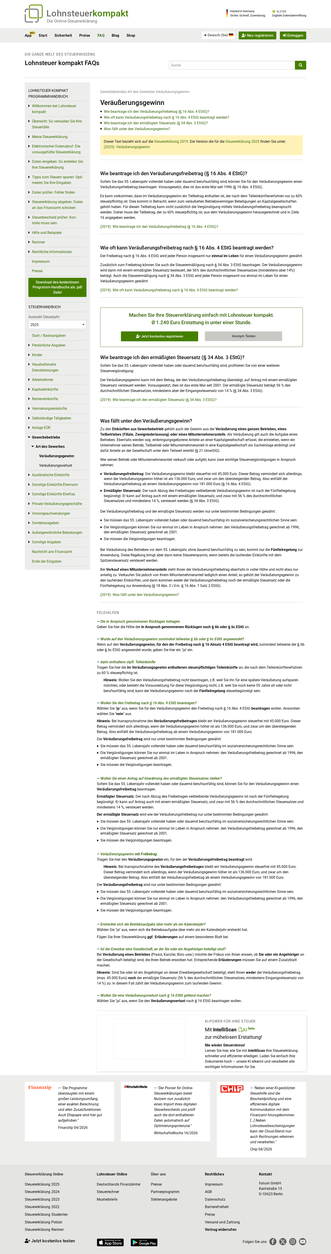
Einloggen (294, 35)
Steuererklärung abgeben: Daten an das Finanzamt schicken (57, 205)
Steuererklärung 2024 (42, 1192)
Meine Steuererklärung (50, 137)
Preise (84, 35)
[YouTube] (302, 1241)
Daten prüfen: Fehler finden (53, 192)
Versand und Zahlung (222, 1222)
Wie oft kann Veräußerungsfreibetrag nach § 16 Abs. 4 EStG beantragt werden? (166, 117)
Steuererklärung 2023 (42, 1199)
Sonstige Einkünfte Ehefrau (53, 494)
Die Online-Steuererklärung (72, 21)
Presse (37, 271)
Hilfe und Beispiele (46, 233)
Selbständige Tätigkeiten (51, 418)
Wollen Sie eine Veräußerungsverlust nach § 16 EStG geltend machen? (155, 995)
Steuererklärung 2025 (242, 141)
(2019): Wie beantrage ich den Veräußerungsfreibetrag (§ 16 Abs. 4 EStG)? (159, 226)
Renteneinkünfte (45, 399)
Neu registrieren (259, 35)
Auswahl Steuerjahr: (44, 317)
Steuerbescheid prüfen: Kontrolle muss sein (54, 220)
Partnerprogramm (165, 1192)
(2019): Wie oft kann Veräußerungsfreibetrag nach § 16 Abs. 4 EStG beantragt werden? (169, 290)
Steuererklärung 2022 (42, 1207)
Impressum (41, 261)
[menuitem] (218, 35)
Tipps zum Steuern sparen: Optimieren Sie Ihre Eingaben (57, 180)
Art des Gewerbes (141, 92)
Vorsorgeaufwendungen (51, 513)
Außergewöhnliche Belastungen (57, 532)
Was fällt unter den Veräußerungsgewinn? (137, 129)
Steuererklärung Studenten (46, 1214)
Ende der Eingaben (46, 561)
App (28, 35)
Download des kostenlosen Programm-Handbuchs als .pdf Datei (57, 287)
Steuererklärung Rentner (44, 1229)
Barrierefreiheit (217, 1207)
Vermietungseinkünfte (49, 408)
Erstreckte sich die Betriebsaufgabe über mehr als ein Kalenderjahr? (153, 924)
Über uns (158, 1174)
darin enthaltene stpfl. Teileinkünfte (127, 662)
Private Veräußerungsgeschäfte (57, 504)
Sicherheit (63, 35)
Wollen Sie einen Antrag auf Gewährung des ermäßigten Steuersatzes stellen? (161, 778)
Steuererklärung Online (44, 1174)
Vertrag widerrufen (220, 1229)
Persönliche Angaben (49, 345)
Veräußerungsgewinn (173, 92)
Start (43, 35)
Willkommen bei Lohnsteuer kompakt (54, 109)
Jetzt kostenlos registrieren (161, 336)
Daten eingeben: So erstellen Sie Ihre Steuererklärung (57, 164)
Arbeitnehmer (42, 380)
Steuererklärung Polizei (43, 1222)
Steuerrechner (108, 1192)
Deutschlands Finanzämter (119, 1184)
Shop (131, 35)
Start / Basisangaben (49, 335)
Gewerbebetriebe (113, 92)
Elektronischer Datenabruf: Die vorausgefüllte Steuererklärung (56, 149)
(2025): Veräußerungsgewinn (127, 147)
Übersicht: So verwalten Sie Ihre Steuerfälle (57, 124)
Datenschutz (215, 1199)
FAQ (100, 35)
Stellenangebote (164, 1199)
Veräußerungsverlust (55, 465)
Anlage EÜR (41, 428)
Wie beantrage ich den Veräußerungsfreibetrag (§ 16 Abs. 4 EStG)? (156, 111)
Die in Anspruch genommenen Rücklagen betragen (140, 621)
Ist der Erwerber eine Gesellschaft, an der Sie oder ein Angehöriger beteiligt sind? (163, 949)
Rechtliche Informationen (52, 252)
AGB (208, 1192)
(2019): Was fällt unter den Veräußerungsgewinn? (139, 595)
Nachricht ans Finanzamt (52, 552)
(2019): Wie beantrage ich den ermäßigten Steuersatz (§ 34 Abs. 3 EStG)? (158, 400)
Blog (115, 35)
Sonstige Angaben (46, 542)
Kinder (37, 355)
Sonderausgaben (45, 523)
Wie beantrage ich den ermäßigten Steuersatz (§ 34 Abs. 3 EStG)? (156, 123)
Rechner (38, 242)
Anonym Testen (243, 336)
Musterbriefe (107, 1199)
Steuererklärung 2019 (171, 141)
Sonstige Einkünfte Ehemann (55, 484)
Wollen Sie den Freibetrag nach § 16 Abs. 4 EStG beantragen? (148, 703)
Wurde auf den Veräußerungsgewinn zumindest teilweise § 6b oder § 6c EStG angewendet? (172, 639)
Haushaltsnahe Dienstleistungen (45, 367)
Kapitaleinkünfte (45, 389)
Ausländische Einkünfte (50, 475)
